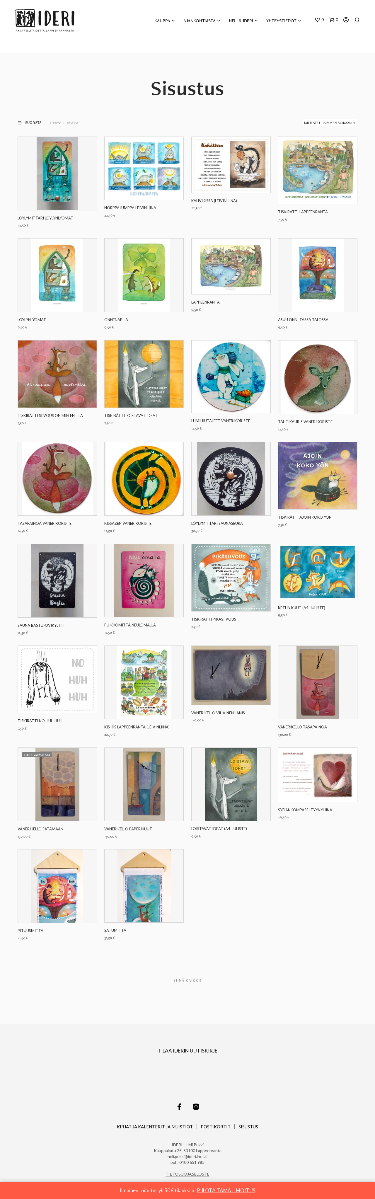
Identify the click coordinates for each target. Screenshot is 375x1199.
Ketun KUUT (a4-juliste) (301, 607)
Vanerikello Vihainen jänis (218, 713)
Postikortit (216, 1126)
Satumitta (115, 930)
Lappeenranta (205, 302)
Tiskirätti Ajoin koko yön (305, 517)
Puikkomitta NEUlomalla (130, 625)
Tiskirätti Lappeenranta (303, 212)
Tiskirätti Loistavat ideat (131, 415)
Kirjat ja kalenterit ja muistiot (155, 1126)
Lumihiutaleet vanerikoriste (220, 420)
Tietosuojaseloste (187, 1174)
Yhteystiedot (281, 21)
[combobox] (330, 123)
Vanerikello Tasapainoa (302, 727)
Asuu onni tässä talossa (303, 319)
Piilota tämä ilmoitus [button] (226, 1190)
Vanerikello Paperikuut (128, 829)
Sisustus (248, 1126)
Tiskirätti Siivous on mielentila (50, 415)
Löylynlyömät (32, 319)
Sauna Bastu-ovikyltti (41, 625)
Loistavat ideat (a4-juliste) (219, 828)
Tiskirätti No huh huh (40, 720)
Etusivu (55, 123)
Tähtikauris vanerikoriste (305, 421)
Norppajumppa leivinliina (130, 207)
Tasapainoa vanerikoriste (44, 523)
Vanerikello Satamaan (40, 829)
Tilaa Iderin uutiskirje (187, 1051)
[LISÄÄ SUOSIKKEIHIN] (57, 199)
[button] (319, 20)
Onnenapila (116, 319)
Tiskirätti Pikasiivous (213, 619)
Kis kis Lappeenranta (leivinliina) (137, 727)
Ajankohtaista (199, 21)
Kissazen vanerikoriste (127, 523)
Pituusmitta (30, 930)
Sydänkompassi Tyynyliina (305, 809)
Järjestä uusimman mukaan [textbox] (327, 122)
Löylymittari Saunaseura (217, 523)
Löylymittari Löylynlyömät (45, 218)
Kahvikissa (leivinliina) (214, 200)
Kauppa (162, 21)
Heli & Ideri (241, 21)
